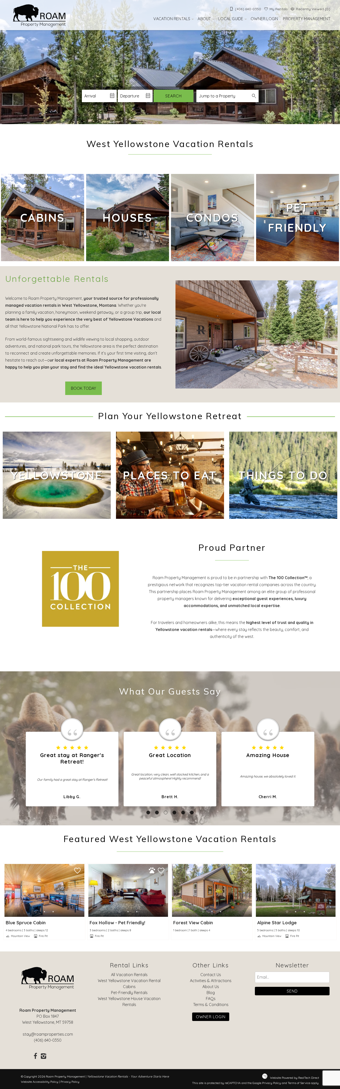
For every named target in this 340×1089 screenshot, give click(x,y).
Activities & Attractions (210, 980)
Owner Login (264, 18)
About (204, 18)
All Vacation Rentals (129, 974)
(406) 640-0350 (47, 1040)
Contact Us (210, 974)
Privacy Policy (69, 1082)
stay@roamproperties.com (48, 1034)
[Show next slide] (82, 890)
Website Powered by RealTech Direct (294, 1078)
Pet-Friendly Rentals (129, 992)
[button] (148, 812)
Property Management (306, 18)
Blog (211, 992)
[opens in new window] (35, 1056)
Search (173, 95)
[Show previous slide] (6, 890)
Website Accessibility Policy (39, 1082)
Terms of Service (299, 1083)
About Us (210, 986)
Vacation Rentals (171, 18)
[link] (42, 217)
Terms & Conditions (210, 1004)
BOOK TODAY (83, 388)
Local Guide (230, 18)
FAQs (211, 998)
